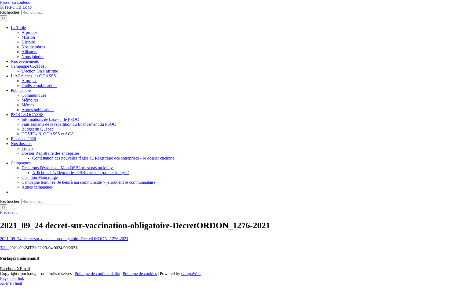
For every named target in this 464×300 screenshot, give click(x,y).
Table (4, 247)
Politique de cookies (140, 273)
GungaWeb (191, 273)
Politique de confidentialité (97, 273)
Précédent (8, 212)
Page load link (12, 278)
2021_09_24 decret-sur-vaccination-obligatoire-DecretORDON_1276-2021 (64, 238)
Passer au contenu (15, 2)
